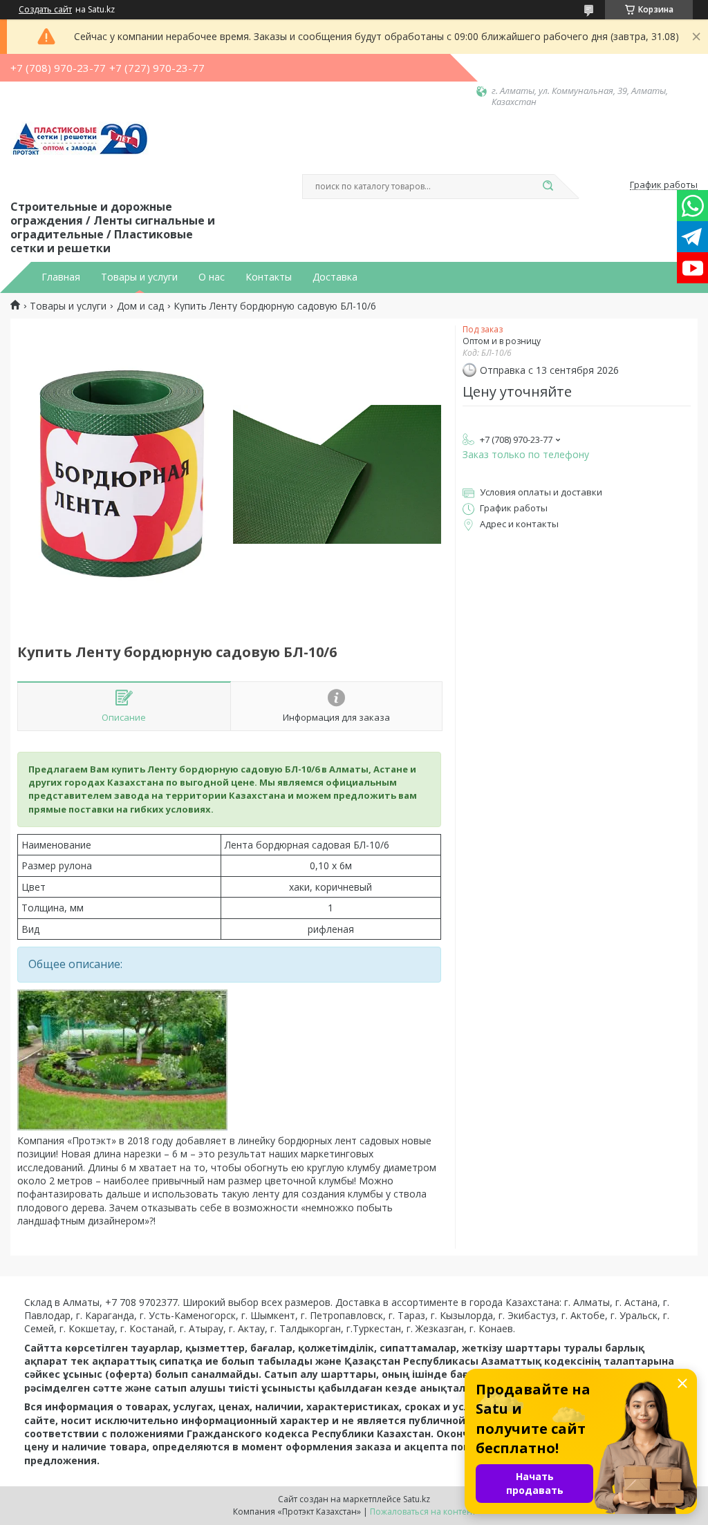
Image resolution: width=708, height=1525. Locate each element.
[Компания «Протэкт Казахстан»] (79, 152)
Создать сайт (45, 10)
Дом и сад (140, 306)
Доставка (335, 277)
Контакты (268, 277)
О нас (211, 277)
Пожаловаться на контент (423, 1511)
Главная (60, 277)
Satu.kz (416, 1499)
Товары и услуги (139, 277)
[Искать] (547, 186)
